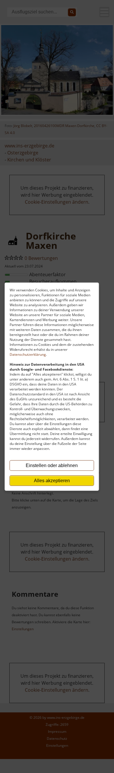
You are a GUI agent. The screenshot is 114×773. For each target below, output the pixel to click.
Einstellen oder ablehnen (52, 465)
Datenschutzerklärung (28, 354)
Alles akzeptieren (52, 480)
